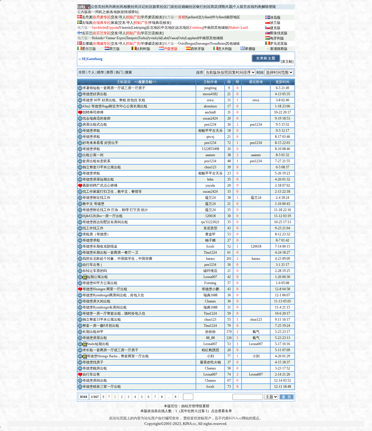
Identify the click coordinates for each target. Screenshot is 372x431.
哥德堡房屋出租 (95, 338)
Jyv (154, 38)
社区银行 (196, 7)
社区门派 (167, 7)
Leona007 (210, 277)
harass (210, 259)
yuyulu (210, 185)
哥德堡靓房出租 (95, 368)
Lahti (165, 38)
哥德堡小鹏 (210, 289)
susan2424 (210, 118)
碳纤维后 (210, 271)
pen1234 (210, 124)
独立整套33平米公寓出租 (102, 167)
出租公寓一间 (93, 155)
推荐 (109, 72)
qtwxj (210, 137)
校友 (158, 17)
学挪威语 (148, 44)
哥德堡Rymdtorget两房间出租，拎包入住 (113, 295)
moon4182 (210, 94)
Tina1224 (210, 252)
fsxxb (210, 246)
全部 (81, 72)
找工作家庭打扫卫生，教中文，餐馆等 (112, 192)
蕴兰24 (210, 198)
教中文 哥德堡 (93, 204)
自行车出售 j (92, 265)
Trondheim (217, 44)
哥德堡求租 (91, 131)
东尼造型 (210, 228)
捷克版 (275, 28)
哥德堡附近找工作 (96, 198)
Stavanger (203, 44)
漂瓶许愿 (225, 7)
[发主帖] (287, 61)
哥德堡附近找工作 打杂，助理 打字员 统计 (115, 210)
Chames (210, 301)
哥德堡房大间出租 (96, 301)
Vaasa (173, 38)
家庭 (114, 23)
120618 (210, 216)
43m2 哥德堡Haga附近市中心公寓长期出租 (115, 106)
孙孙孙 (210, 332)
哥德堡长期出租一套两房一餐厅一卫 (110, 252)
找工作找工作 (93, 228)
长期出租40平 (93, 332)
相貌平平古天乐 (210, 131)
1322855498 (210, 149)
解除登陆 (269, 7)
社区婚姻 (182, 7)
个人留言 (240, 7)
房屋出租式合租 (95, 124)
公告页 (96, 7)
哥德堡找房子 (93, 362)
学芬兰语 (148, 33)
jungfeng (210, 88)
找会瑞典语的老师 (96, 118)
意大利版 (225, 49)
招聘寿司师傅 (93, 112)
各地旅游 (117, 12)
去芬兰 (87, 33)
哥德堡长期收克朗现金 (100, 246)
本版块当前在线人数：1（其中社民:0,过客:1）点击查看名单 (186, 411)
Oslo (181, 44)
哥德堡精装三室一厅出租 (102, 387)
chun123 (210, 167)
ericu (210, 100)
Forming (210, 283)
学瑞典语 (155, 23)
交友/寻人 (118, 17)
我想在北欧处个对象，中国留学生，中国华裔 (117, 259)
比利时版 (143, 49)
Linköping (139, 28)
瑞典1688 (210, 295)
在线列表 (254, 7)
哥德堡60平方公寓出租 (100, 283)
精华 (100, 72)
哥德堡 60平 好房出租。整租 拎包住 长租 (114, 100)
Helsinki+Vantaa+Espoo (109, 38)
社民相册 (123, 7)
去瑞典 (87, 23)
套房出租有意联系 (96, 161)
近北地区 (153, 28)
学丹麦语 (148, 17)
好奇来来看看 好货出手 (100, 143)
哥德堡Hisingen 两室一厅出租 (105, 289)
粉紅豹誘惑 (210, 350)
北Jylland (205, 17)
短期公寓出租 (97, 277)
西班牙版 (198, 49)
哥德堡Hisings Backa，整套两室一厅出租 (118, 356)
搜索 (128, 72)
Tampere (132, 38)
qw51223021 (210, 222)
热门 (119, 72)
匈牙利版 (277, 38)
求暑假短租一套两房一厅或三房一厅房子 (114, 88)
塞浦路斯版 (278, 49)
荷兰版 (114, 49)
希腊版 (250, 49)
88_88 (210, 338)
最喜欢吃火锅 (210, 362)
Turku (142, 38)
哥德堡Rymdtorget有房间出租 (105, 307)
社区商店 (211, 7)
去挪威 (87, 44)
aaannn (210, 155)
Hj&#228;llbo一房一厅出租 (103, 216)
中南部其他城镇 (211, 38)
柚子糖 (210, 240)
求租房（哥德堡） (96, 234)
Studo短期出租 (98, 344)
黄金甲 (210, 234)
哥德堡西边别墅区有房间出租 (105, 222)
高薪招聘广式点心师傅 (100, 185)
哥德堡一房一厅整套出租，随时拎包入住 (114, 313)
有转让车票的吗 (95, 271)
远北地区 (182, 28)
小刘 (210, 356)
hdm (210, 179)
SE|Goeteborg (92, 59)
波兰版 (275, 23)
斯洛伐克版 (278, 33)
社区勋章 (153, 7)
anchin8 (210, 112)
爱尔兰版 (89, 49)
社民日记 (138, 7)
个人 (91, 72)
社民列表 (109, 7)
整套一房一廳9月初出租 (101, 326)
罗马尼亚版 (278, 44)
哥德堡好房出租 (95, 94)
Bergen (190, 44)
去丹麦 (87, 17)
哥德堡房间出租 (95, 380)
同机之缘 (102, 12)
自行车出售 (91, 374)
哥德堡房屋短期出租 (98, 179)
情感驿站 (131, 12)
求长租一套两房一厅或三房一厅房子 (110, 350)
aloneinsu (210, 106)
